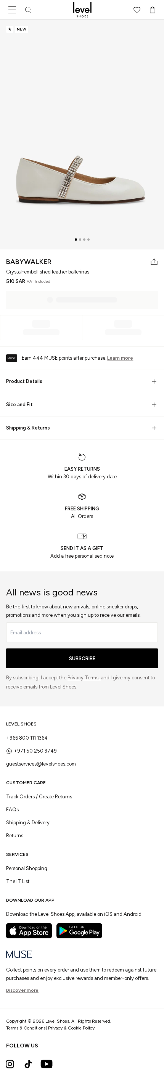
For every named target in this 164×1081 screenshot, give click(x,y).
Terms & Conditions (25, 1028)
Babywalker (28, 261)
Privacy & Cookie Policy (71, 1028)
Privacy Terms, (84, 677)
